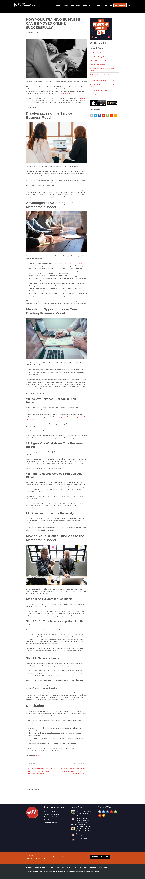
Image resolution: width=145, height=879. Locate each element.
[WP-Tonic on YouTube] (103, 115)
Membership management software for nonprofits (103, 75)
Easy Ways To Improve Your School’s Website (102, 95)
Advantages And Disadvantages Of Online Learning (103, 85)
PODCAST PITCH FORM (69, 871)
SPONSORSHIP (79, 871)
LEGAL (61, 871)
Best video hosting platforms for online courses (102, 69)
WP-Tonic (35, 871)
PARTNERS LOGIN (88, 871)
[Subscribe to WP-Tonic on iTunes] (91, 115)
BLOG (99, 5)
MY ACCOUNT (103, 867)
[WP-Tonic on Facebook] (99, 115)
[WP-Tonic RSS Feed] (115, 115)
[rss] (103, 815)
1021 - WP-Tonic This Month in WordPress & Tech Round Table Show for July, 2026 (84, 829)
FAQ (85, 867)
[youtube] (111, 811)
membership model (65, 93)
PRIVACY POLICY (44, 871)
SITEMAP (93, 867)
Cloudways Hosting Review (98, 53)
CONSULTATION (54, 867)
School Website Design (51, 811)
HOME (58, 5)
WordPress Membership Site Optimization (103, 80)
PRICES (65, 5)
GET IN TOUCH (120, 5)
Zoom (38, 858)
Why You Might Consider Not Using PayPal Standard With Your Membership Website (41, 771)
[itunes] (99, 811)
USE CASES (75, 5)
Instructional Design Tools (98, 57)
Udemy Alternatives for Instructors (101, 61)
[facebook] (107, 811)
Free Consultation (100, 857)
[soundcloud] (99, 815)
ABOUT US (108, 5)
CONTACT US (97, 871)
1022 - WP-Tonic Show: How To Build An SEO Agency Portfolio (84, 813)
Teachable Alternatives (97, 64)
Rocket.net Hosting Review (98, 90)
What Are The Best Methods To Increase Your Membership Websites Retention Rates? (71, 771)
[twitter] (103, 811)
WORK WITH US (67, 867)
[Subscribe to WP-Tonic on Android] (107, 115)
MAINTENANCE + (40, 867)
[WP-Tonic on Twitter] (95, 115)
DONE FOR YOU (89, 5)
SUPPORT (29, 867)
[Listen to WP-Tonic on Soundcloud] (111, 115)
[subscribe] (115, 811)
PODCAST (78, 867)
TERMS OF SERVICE (54, 871)
